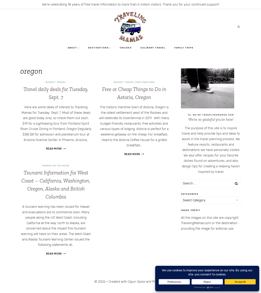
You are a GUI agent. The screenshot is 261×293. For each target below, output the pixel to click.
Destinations (145, 82)
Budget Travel (55, 82)
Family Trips (183, 47)
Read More (56, 148)
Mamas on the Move (55, 165)
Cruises (126, 47)
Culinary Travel (152, 47)
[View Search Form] (238, 27)
